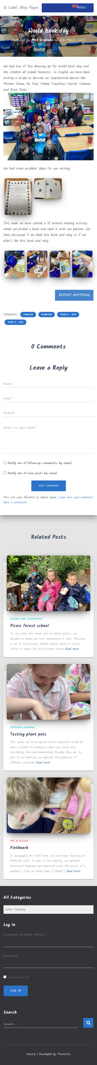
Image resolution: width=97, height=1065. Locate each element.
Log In (15, 990)
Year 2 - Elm (15, 322)
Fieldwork (19, 848)
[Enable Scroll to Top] (88, 1056)
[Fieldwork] (48, 805)
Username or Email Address (24, 934)
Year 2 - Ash (68, 314)
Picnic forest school (29, 626)
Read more (72, 648)
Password (10, 956)
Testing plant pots (28, 734)
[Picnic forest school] (48, 583)
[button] (18, 196)
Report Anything (74, 295)
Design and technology (26, 619)
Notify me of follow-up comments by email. (40, 463)
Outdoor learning (22, 727)
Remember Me (19, 977)
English (28, 314)
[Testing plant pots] (48, 691)
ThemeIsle (63, 1054)
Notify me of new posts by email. (33, 473)
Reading (47, 314)
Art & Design (19, 841)
